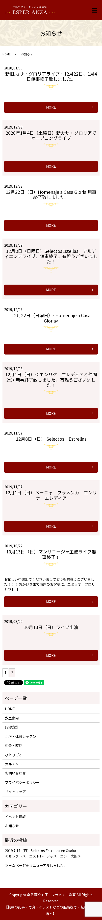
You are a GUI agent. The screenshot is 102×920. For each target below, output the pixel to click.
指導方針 (12, 727)
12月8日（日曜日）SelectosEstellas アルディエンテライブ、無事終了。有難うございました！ (51, 256)
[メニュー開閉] (94, 10)
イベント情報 (15, 816)
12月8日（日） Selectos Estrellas (51, 439)
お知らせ (12, 825)
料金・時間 (13, 745)
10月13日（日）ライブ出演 (51, 627)
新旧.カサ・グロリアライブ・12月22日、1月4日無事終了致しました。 (51, 76)
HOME (6, 54)
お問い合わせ (15, 773)
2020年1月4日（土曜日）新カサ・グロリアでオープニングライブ (51, 135)
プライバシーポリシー (22, 782)
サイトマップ (15, 791)
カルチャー (13, 763)
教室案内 (12, 717)
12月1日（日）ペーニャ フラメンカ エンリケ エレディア (51, 495)
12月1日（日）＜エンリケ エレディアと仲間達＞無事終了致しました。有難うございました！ (51, 379)
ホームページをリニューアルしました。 (36, 865)
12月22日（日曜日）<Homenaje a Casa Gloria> (51, 318)
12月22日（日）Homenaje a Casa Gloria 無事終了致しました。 (51, 194)
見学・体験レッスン (20, 736)
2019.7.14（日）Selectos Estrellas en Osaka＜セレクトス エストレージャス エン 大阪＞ (43, 853)
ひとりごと (13, 754)
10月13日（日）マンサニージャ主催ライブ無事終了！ (51, 554)
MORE (51, 107)
